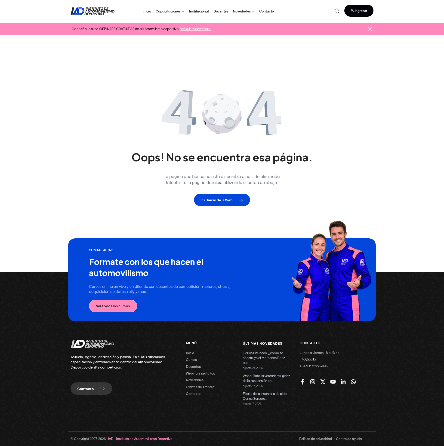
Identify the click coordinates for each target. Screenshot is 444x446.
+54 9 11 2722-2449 (314, 366)
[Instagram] (312, 381)
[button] (358, 11)
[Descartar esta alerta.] (370, 29)
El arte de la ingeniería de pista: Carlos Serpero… (265, 396)
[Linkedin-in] (343, 381)
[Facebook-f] (302, 381)
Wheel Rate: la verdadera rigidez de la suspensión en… (266, 378)
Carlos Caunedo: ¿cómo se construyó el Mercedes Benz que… (264, 358)
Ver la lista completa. (195, 29)
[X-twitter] (323, 381)
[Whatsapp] (353, 381)
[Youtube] (333, 381)
